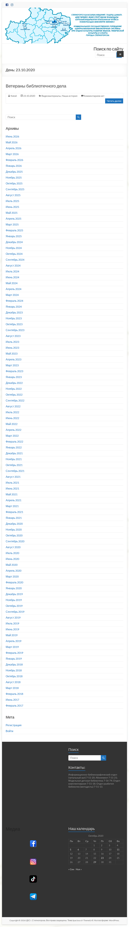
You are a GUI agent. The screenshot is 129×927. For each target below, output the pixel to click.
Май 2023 (11, 353)
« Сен (71, 869)
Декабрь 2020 (14, 523)
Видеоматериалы (51, 95)
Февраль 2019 (14, 652)
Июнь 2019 (12, 629)
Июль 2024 (12, 271)
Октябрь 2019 (14, 605)
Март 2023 (12, 365)
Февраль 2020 (14, 582)
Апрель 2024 (13, 289)
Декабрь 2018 (14, 664)
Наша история (69, 95)
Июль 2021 (12, 482)
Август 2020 (13, 547)
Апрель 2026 (13, 148)
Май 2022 (11, 423)
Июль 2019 (12, 623)
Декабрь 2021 (14, 453)
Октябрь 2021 (14, 465)
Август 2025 (13, 195)
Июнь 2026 (12, 136)
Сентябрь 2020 (15, 541)
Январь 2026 (14, 165)
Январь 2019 (14, 658)
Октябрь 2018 (14, 676)
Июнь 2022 (12, 418)
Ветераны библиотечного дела (36, 86)
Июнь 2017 (12, 699)
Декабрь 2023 (14, 312)
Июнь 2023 (12, 347)
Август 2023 (13, 335)
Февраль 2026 (14, 159)
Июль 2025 (12, 200)
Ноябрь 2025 (14, 177)
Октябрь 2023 (14, 324)
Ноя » (79, 869)
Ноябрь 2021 (14, 459)
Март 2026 (12, 154)
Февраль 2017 (14, 705)
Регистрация (14, 725)
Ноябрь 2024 (14, 247)
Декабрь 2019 (14, 594)
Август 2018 (13, 682)
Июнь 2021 (12, 488)
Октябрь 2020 (14, 535)
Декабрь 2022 (14, 382)
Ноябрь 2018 (14, 670)
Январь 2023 (14, 377)
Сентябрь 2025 (15, 189)
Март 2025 (12, 224)
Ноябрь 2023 (14, 318)
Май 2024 (11, 283)
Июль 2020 (12, 553)
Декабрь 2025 (14, 171)
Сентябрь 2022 (15, 400)
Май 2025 (11, 212)
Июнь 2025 (12, 206)
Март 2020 (12, 576)
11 (118, 849)
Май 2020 (11, 564)
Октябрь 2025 (14, 183)
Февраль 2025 (14, 230)
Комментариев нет (94, 95)
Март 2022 (12, 435)
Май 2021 (11, 494)
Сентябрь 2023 (15, 330)
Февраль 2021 (14, 511)
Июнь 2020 (12, 558)
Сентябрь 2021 (15, 470)
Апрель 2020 (13, 570)
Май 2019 (11, 635)
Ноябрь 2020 (14, 529)
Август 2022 (13, 406)
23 (102, 857)
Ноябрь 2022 (14, 388)
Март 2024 (12, 294)
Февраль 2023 (14, 371)
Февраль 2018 (14, 693)
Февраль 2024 (14, 300)
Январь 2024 (14, 306)
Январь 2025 (14, 236)
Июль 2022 (12, 412)
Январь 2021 (14, 517)
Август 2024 (13, 265)
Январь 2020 (14, 588)
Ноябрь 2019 (14, 599)
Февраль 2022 (14, 441)
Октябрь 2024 (14, 253)
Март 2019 (12, 646)
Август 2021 (13, 476)
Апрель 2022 (13, 429)
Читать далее (114, 100)
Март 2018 (12, 687)
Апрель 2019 (13, 641)
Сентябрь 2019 (15, 611)
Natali (14, 95)
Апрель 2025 (13, 218)
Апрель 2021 (13, 500)
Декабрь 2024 (14, 242)
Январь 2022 (14, 447)
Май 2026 (11, 142)
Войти (9, 731)
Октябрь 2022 (14, 394)
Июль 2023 (12, 341)
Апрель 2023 (13, 359)
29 (94, 862)
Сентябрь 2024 (15, 259)
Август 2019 (13, 617)
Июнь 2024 (12, 277)
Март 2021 (12, 506)
